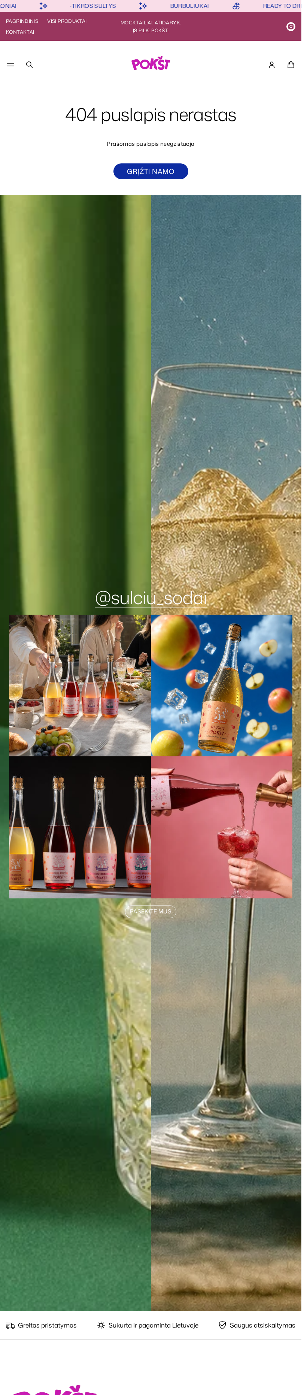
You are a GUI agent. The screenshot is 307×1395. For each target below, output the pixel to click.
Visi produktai (66, 21)
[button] (29, 64)
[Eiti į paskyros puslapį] (272, 65)
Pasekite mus (150, 911)
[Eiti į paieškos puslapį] (29, 64)
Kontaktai (20, 31)
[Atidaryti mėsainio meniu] (10, 64)
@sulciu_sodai (151, 597)
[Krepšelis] (289, 65)
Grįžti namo (150, 171)
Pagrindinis (22, 21)
